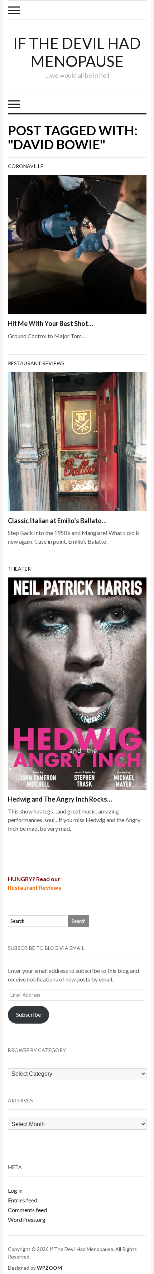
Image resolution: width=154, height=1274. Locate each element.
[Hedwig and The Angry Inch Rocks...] (77, 682)
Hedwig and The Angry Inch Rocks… (60, 799)
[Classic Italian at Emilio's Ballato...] (77, 440)
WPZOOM (49, 1268)
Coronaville (25, 166)
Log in (15, 1190)
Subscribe (28, 1014)
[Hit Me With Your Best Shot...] (77, 243)
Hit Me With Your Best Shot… (50, 323)
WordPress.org (26, 1219)
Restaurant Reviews (36, 363)
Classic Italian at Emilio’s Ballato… (57, 521)
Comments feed (27, 1209)
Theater (19, 569)
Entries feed (22, 1200)
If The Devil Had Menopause (77, 52)
